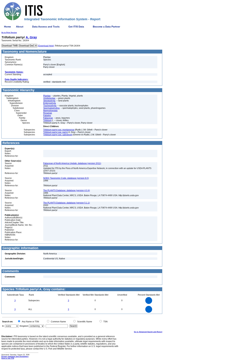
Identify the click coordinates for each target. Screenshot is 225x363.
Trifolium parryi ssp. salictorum (57, 134)
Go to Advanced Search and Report (148, 332)
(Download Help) (46, 46)
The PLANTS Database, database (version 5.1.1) (66, 203)
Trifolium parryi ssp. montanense (58, 130)
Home (7, 26)
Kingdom (24, 326)
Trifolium (47, 120)
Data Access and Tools (46, 26)
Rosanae (47, 113)
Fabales (47, 115)
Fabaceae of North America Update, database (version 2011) (72, 163)
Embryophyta (49, 103)
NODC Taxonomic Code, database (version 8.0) (66, 178)
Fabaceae (48, 118)
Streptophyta (49, 100)
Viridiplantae (49, 98)
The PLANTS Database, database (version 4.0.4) (66, 190)
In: (3, 326)
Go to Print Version (9, 32)
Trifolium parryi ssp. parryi (55, 132)
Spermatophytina (51, 108)
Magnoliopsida (50, 110)
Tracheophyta (49, 105)
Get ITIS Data (76, 26)
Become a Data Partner (106, 26)
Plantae (47, 96)
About (19, 26)
